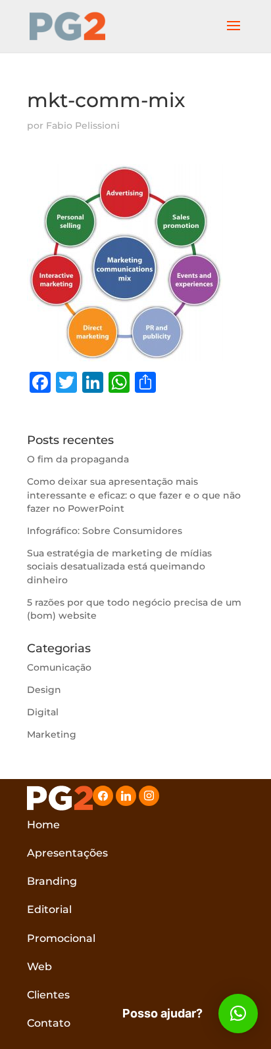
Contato (48, 1023)
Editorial (49, 909)
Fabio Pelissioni (83, 125)
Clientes (48, 995)
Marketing (51, 734)
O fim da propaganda (78, 459)
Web (39, 966)
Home (43, 824)
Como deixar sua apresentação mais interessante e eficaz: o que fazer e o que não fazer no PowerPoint (134, 495)
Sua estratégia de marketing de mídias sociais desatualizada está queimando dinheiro (119, 566)
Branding (52, 881)
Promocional (61, 938)
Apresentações (67, 853)
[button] (238, 1013)
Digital (43, 712)
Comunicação (59, 667)
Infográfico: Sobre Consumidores (104, 530)
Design (44, 689)
